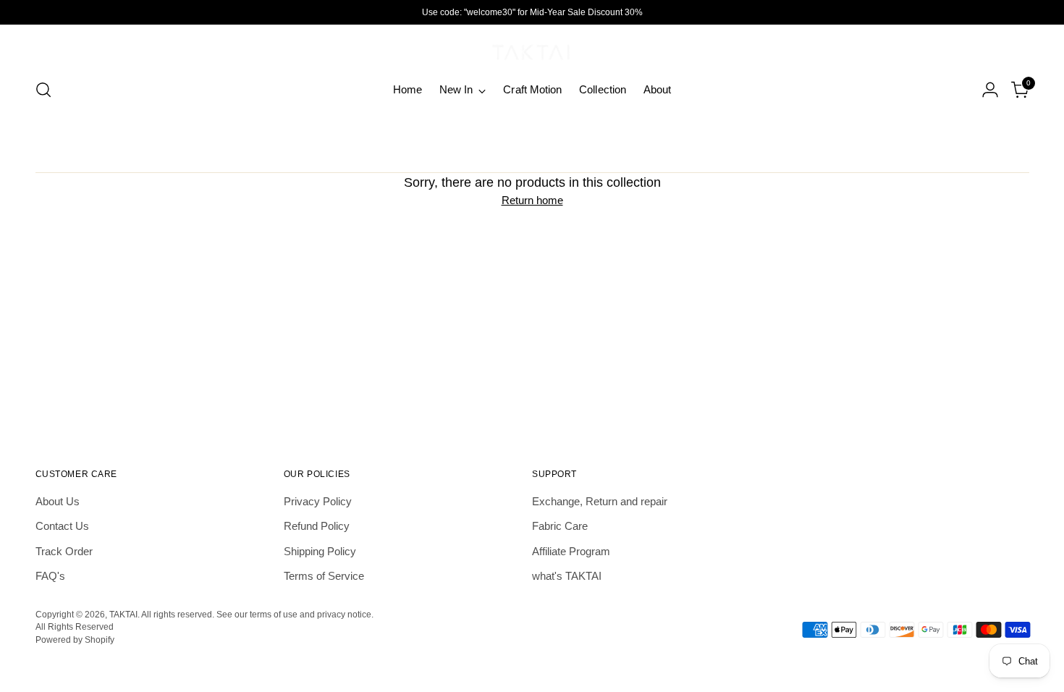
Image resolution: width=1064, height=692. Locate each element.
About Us (57, 501)
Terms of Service (324, 576)
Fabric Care (560, 526)
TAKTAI (123, 614)
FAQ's (50, 576)
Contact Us (62, 526)
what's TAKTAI (566, 576)
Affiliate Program (571, 551)
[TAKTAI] (532, 49)
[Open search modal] (43, 89)
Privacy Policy (318, 501)
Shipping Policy (320, 551)
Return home (532, 200)
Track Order (64, 551)
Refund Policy (317, 526)
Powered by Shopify (74, 639)
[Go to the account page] (990, 89)
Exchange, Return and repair (599, 501)
